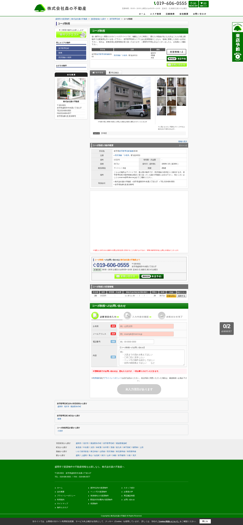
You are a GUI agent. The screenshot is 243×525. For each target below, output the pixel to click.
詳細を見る (171, 296)
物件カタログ (62, 507)
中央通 (86, 447)
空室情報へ (176, 52)
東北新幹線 (121, 451)
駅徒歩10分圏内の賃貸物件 (101, 500)
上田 (141, 447)
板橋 (108, 54)
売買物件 (94, 503)
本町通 (99, 447)
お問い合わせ (129, 500)
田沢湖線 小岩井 (64, 57)
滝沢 (134, 455)
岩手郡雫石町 (101, 54)
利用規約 (96, 378)
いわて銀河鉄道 (82, 451)
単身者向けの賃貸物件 (99, 496)
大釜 (129, 455)
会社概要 (60, 492)
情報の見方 (182, 141)
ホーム (60, 488)
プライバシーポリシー (112, 378)
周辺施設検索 (129, 496)
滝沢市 (66, 407)
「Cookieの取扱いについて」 (168, 521)
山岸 (109, 455)
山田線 (103, 451)
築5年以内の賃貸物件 (99, 488)
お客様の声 (128, 492)
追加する (181, 296)
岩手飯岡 (121, 455)
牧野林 (135, 447)
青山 (90, 455)
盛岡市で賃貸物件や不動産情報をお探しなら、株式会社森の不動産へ (89, 467)
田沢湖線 (117, 55)
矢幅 (114, 455)
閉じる (205, 521)
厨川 (103, 455)
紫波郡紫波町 (121, 443)
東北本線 (94, 451)
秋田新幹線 (131, 451)
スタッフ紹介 (129, 488)
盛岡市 (60, 407)
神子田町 (127, 447)
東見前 (79, 447)
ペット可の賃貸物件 (98, 492)
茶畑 (113, 447)
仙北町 (97, 455)
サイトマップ (62, 503)
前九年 (119, 447)
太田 (92, 447)
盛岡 (77, 455)
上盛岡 (84, 455)
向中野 (106, 447)
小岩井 (124, 55)
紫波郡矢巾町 (75, 407)
